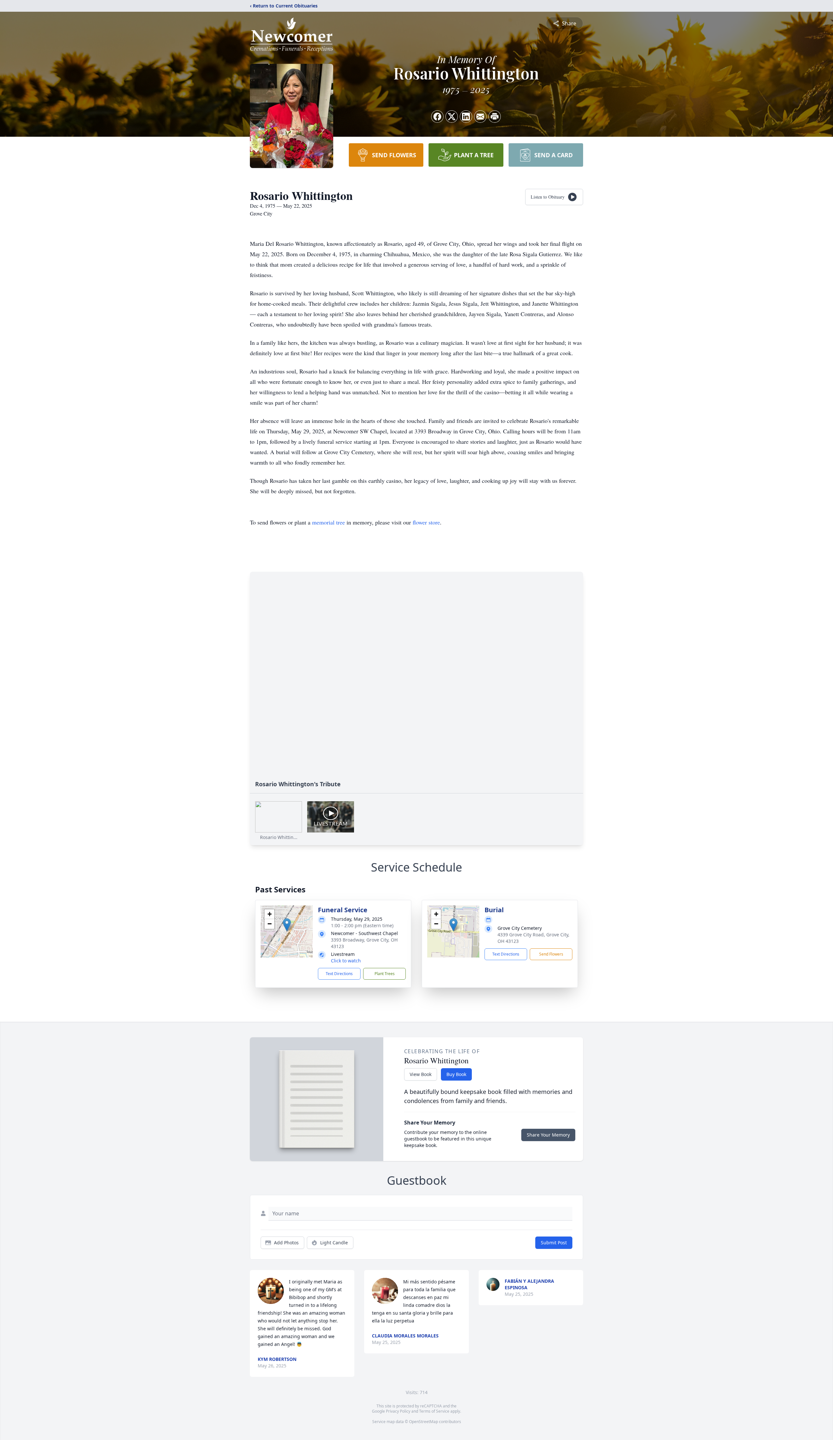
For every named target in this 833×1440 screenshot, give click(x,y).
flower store (426, 522)
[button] (287, 924)
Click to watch (346, 961)
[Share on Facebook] (437, 116)
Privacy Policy (398, 1411)
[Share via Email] (480, 116)
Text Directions (339, 973)
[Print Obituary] (494, 116)
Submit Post (554, 1242)
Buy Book (456, 1074)
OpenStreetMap (423, 1421)
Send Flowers (551, 954)
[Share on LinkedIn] (466, 116)
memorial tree (328, 522)
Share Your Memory (548, 1135)
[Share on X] (451, 116)
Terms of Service (434, 1411)
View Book (420, 1074)
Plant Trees (385, 973)
